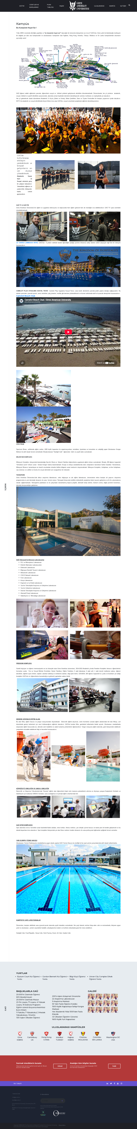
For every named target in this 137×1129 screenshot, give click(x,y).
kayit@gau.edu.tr (16, 1100)
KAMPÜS (112, 6)
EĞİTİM (21, 6)
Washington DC (113, 1038)
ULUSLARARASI (99, 6)
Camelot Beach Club (25, 296)
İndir (114, 1066)
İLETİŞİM (123, 6)
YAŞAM (61, 6)
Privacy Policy (62, 1125)
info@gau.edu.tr (16, 1097)
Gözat (60, 1066)
